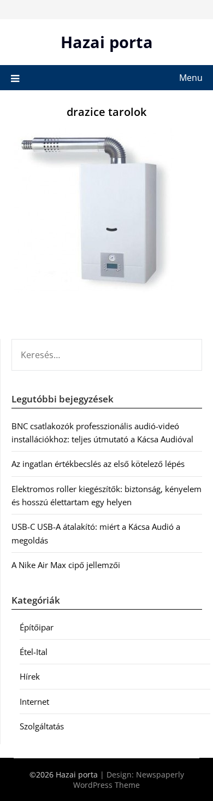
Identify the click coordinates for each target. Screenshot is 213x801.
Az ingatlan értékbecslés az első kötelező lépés (98, 463)
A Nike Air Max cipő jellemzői (65, 564)
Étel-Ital (34, 651)
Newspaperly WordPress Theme (128, 779)
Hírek (30, 676)
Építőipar (37, 627)
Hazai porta (107, 41)
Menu (191, 78)
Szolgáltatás (42, 726)
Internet (34, 701)
